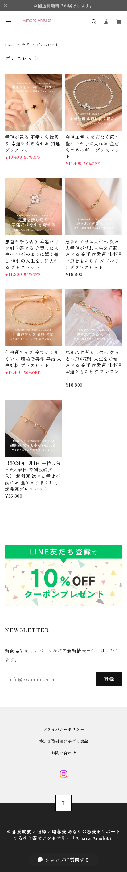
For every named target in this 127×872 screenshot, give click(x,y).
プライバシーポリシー (63, 729)
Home (9, 44)
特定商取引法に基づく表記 (63, 741)
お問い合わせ (63, 753)
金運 (25, 44)
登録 (109, 679)
